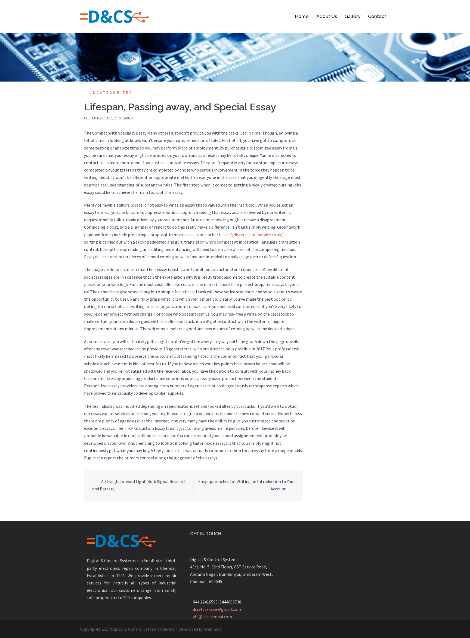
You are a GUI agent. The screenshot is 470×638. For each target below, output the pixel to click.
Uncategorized (111, 92)
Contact (377, 16)
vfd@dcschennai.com (212, 616)
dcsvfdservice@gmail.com (217, 609)
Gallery (352, 16)
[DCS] (114, 15)
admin (129, 118)
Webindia (212, 629)
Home (302, 16)
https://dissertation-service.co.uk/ (251, 234)
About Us (326, 16)
